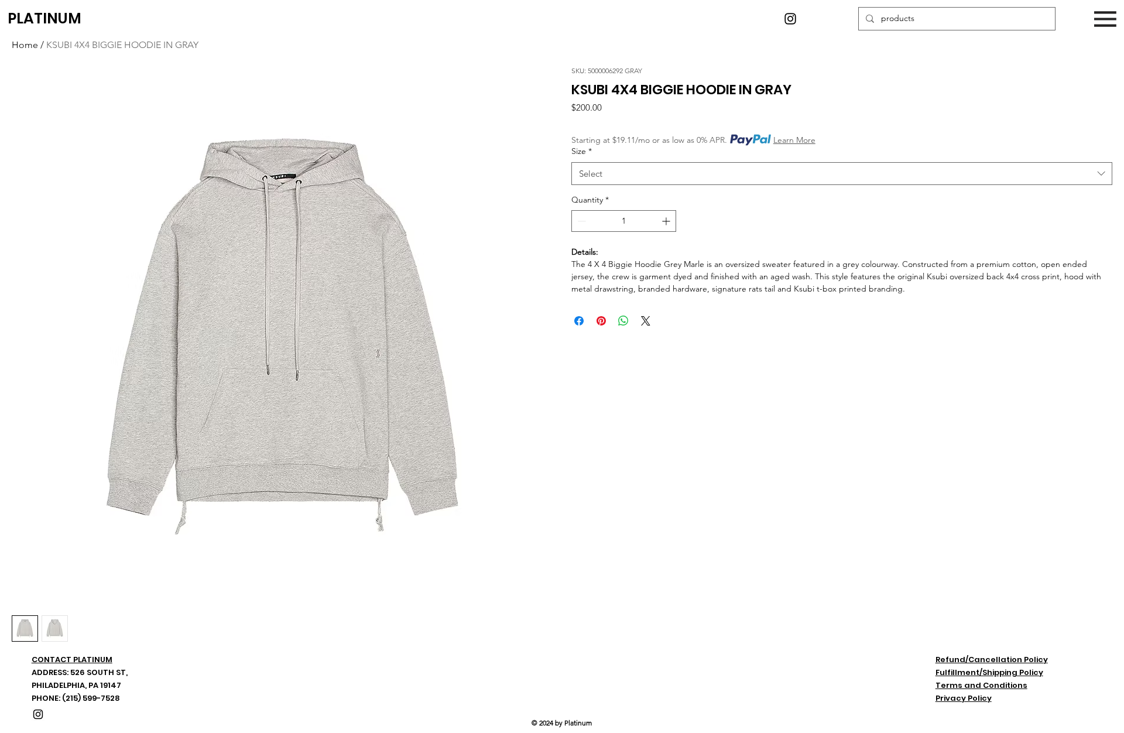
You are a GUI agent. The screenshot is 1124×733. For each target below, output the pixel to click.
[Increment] (667, 221)
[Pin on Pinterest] (601, 321)
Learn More (794, 140)
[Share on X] (646, 321)
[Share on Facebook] (579, 321)
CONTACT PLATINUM (72, 659)
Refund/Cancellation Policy (991, 659)
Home (25, 44)
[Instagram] (790, 18)
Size (581, 151)
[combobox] (841, 173)
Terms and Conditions (981, 685)
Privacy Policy (963, 698)
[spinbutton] (624, 221)
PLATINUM (44, 18)
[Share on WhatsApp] (623, 321)
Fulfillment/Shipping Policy (989, 672)
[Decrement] (580, 221)
